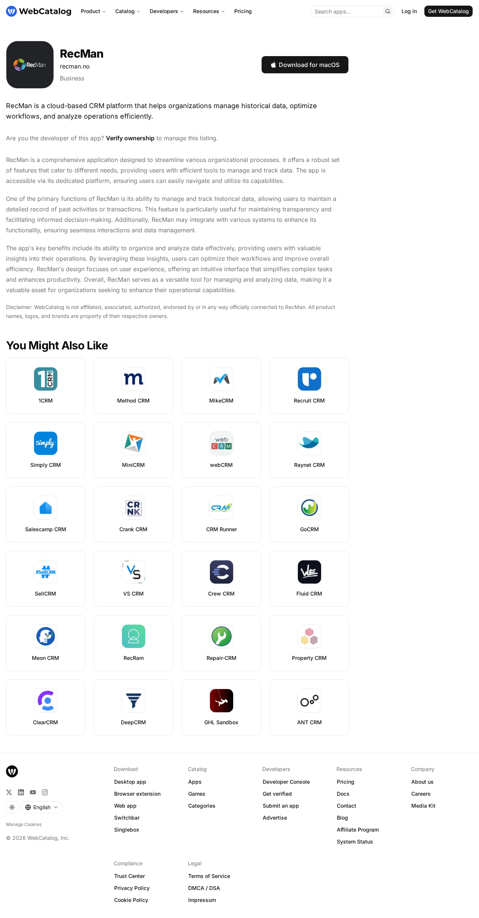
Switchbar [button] (127, 817)
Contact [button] (346, 805)
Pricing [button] (345, 781)
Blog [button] (342, 817)
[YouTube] (33, 792)
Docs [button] (343, 793)
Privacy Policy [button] (132, 888)
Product (90, 11)
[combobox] (41, 807)
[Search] (387, 11)
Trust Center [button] (129, 876)
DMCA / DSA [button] (204, 888)
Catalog (125, 11)
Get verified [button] (277, 793)
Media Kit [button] (423, 805)
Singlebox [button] (126, 829)
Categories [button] (202, 805)
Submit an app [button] (281, 805)
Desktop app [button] (130, 781)
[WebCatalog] (12, 771)
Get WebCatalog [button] (448, 11)
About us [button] (422, 781)
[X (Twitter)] (9, 792)
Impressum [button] (202, 900)
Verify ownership (130, 138)
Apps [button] (195, 781)
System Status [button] (355, 841)
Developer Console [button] (286, 781)
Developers (164, 11)
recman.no (75, 66)
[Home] (38, 11)
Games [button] (196, 793)
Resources (206, 11)
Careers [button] (421, 793)
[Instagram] (45, 792)
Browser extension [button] (137, 793)
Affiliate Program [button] (358, 829)
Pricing (243, 11)
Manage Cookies (24, 824)
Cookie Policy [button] (131, 900)
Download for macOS (309, 64)
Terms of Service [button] (209, 876)
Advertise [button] (275, 817)
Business (72, 78)
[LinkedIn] (21, 792)
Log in (409, 11)
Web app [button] (125, 805)
